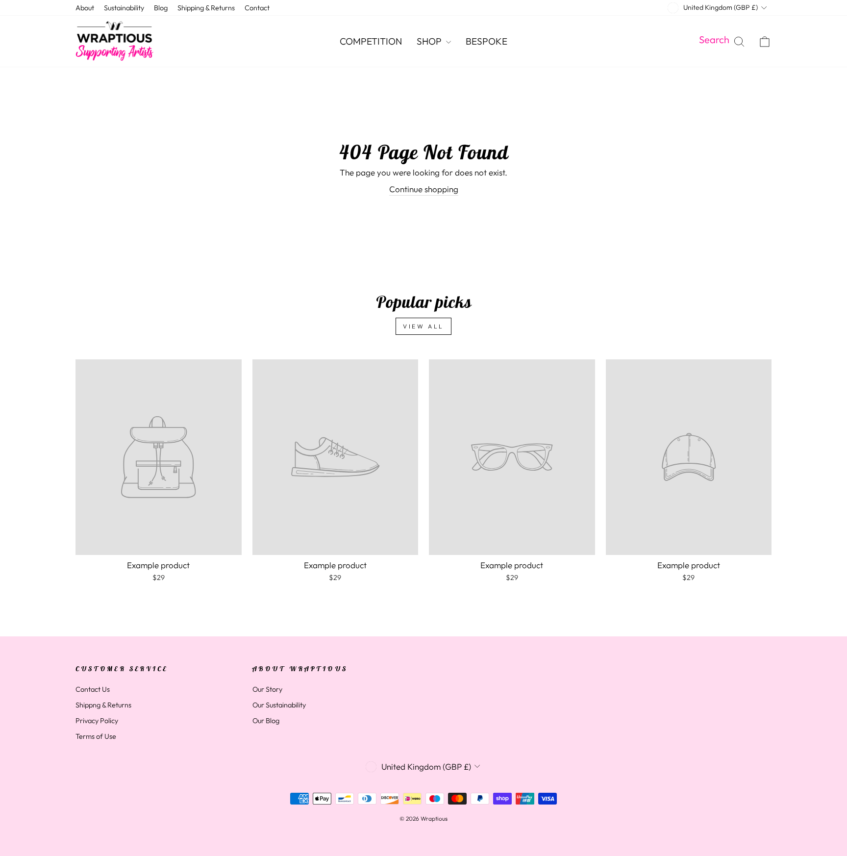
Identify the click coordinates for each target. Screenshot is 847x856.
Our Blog (265, 720)
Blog (161, 7)
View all (423, 326)
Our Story (267, 689)
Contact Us (92, 689)
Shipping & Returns (206, 7)
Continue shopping (423, 189)
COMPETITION (371, 41)
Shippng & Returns (103, 705)
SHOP (430, 41)
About (84, 7)
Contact (257, 7)
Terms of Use (95, 736)
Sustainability (124, 7)
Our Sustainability (279, 705)
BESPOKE (486, 41)
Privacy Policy (96, 720)
